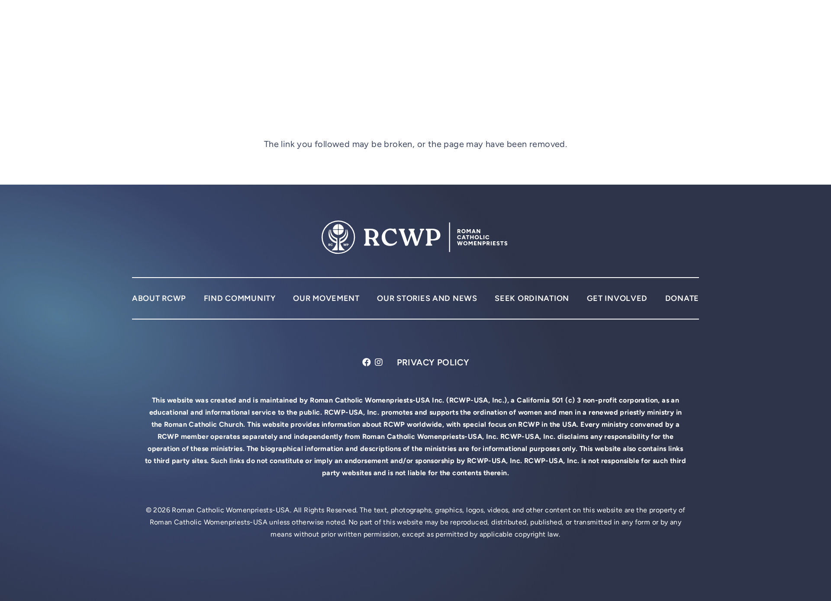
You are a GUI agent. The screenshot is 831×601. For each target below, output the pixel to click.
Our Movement (326, 298)
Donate (682, 298)
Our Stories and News (427, 298)
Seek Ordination (532, 298)
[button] (691, 26)
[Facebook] (367, 363)
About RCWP (159, 298)
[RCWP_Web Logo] (220, 26)
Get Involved (617, 298)
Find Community (240, 298)
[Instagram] (379, 363)
